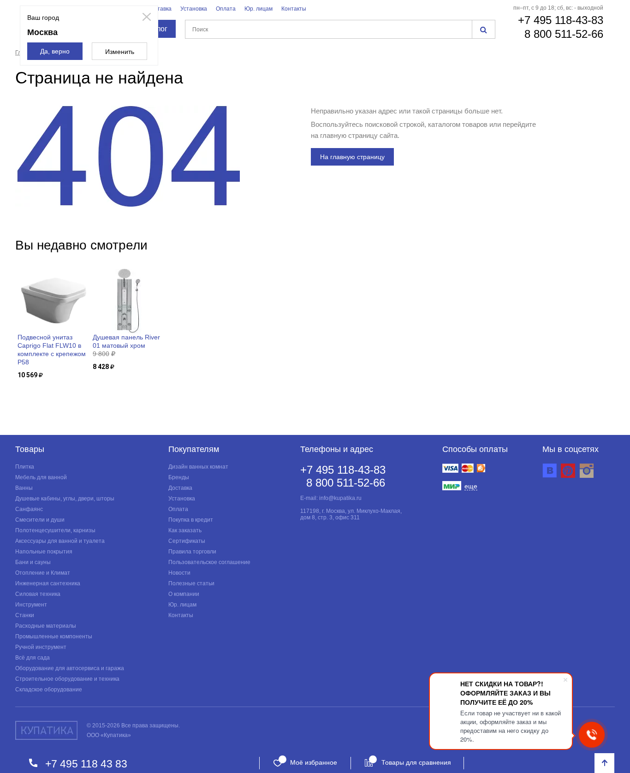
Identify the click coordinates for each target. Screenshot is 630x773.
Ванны (24, 488)
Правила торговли (192, 551)
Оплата (226, 9)
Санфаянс (29, 509)
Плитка (24, 467)
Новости (179, 573)
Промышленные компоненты (53, 636)
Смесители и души (40, 520)
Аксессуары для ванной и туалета (60, 541)
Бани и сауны (33, 562)
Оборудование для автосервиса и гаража (69, 668)
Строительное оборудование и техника (67, 679)
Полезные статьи (191, 583)
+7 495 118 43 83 (86, 763)
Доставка (160, 9)
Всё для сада (32, 657)
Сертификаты (186, 541)
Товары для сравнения (416, 762)
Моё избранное (313, 762)
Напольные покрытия (43, 551)
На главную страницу (352, 157)
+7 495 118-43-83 (560, 20)
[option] (52, 324)
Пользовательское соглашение (209, 562)
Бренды (178, 477)
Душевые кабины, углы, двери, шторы (64, 498)
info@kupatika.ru (340, 498)
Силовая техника (37, 594)
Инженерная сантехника (47, 583)
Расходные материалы (45, 626)
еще (470, 486)
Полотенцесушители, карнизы (55, 530)
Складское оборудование (48, 689)
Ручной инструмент (40, 647)
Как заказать (185, 530)
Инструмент (31, 604)
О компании (183, 594)
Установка (193, 9)
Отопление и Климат (42, 573)
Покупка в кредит (190, 520)
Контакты (293, 9)
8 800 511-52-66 (563, 34)
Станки (24, 615)
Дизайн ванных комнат (198, 467)
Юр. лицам (258, 9)
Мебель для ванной (41, 477)
